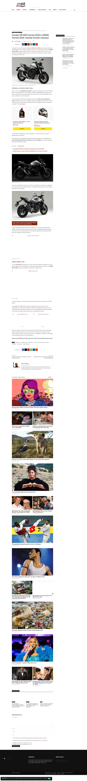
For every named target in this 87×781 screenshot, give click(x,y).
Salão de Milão (19, 344)
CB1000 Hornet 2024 (24, 342)
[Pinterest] (28, 44)
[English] (34, 2)
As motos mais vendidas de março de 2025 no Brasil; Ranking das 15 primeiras (68, 55)
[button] (74, 9)
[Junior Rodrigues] (12, 41)
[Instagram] (60, 761)
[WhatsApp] (31, 44)
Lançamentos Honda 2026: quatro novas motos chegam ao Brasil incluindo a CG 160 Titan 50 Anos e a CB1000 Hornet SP (68, 41)
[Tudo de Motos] (20, 4)
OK (49, 778)
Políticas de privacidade (42, 740)
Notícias (16, 32)
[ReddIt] (36, 44)
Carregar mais (65, 67)
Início (13, 30)
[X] (26, 44)
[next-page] (14, 710)
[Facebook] (23, 44)
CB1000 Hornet (17, 342)
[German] (32, 3)
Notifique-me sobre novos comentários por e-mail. (22, 742)
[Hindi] (37, 5)
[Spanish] (37, 2)
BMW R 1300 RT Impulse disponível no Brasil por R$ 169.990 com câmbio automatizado (46, 704)
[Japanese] (32, 5)
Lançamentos (20, 32)
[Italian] (34, 3)
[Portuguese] (32, 2)
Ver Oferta (22, 128)
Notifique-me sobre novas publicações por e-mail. (22, 744)
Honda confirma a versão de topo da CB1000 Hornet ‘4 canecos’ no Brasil (30, 151)
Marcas (16, 30)
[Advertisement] (43, 20)
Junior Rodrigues (18, 41)
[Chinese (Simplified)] (34, 5)
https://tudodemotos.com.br (25, 365)
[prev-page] (12, 710)
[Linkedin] (34, 44)
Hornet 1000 (46, 342)
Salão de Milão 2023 (26, 344)
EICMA (35, 342)
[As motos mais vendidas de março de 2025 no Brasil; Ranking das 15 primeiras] (59, 56)
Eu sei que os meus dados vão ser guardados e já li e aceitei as (30, 740)
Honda (19, 30)
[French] (37, 3)
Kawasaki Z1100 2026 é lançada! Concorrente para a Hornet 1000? (28, 148)
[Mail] (23, 371)
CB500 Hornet (31, 342)
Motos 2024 (14, 344)
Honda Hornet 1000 (40, 342)
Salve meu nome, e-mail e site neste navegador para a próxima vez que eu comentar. (29, 737)
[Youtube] (66, 761)
